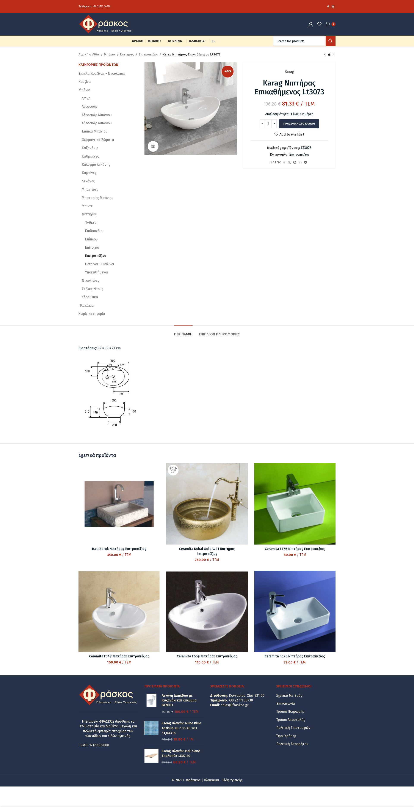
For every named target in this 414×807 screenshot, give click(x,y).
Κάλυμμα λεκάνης (96, 165)
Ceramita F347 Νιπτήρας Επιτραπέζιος (119, 656)
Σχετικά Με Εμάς (289, 695)
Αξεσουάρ (89, 106)
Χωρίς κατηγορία (91, 314)
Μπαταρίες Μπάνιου (97, 198)
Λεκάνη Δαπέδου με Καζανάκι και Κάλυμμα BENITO (179, 700)
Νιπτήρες (127, 54)
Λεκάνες (88, 181)
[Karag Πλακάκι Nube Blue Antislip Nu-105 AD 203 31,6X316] (151, 731)
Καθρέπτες (90, 156)
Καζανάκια (90, 148)
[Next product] (333, 54)
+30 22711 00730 (102, 6)
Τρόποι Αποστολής (290, 720)
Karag (289, 71)
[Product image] (119, 504)
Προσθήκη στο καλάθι (299, 123)
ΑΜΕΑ (86, 98)
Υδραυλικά (90, 297)
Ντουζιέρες (90, 280)
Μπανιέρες (90, 189)
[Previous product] (325, 54)
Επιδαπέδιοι (94, 231)
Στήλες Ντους (92, 289)
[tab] (183, 332)
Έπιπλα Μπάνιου (94, 131)
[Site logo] (105, 24)
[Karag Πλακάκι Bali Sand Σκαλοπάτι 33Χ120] (151, 757)
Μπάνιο (110, 54)
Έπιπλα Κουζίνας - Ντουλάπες (101, 73)
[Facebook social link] (328, 6)
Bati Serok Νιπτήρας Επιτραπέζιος (119, 549)
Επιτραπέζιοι (148, 54)
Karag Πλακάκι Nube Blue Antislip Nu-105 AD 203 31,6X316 (181, 728)
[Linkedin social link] (300, 162)
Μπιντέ (87, 206)
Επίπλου (91, 239)
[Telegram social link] (305, 162)
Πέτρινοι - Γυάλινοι (99, 264)
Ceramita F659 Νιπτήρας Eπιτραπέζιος (207, 656)
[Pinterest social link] (295, 162)
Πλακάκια (86, 305)
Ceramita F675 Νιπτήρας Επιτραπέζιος (295, 656)
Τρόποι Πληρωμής (290, 711)
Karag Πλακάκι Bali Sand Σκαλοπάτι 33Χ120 (181, 753)
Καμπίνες (89, 173)
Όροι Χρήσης (286, 736)
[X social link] (289, 162)
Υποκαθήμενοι (96, 272)
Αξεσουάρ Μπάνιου (97, 115)
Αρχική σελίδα (89, 54)
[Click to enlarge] (153, 146)
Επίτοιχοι (92, 247)
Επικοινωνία (285, 703)
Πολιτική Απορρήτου (292, 744)
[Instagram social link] (333, 6)
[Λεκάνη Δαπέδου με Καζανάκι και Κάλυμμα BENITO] (151, 703)
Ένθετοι (91, 223)
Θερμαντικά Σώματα (98, 140)
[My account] (310, 24)
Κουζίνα (84, 82)
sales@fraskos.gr (235, 705)
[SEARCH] (331, 41)
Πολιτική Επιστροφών (293, 728)
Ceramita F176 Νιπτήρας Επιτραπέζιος (295, 549)
